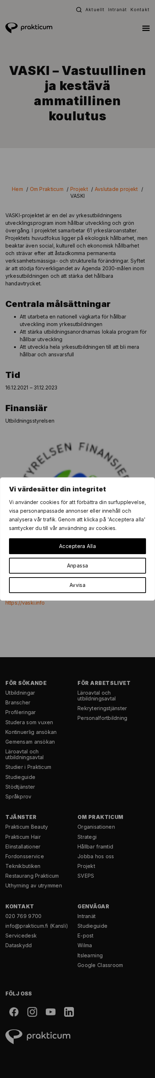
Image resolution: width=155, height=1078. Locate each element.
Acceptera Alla (77, 546)
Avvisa (78, 585)
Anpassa (77, 565)
